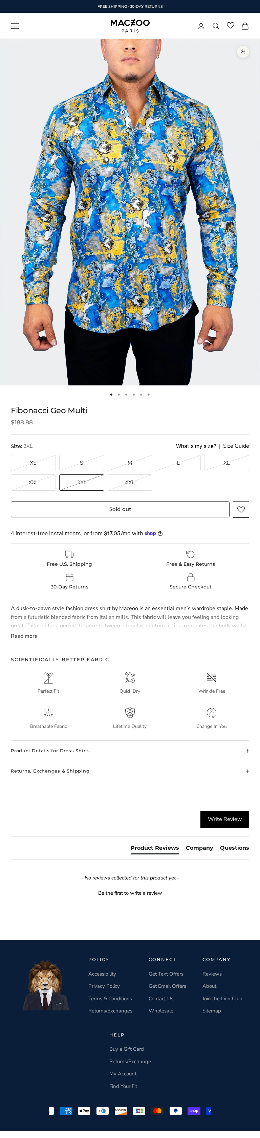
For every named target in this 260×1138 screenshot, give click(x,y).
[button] (241, 509)
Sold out (120, 509)
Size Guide (236, 446)
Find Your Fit (123, 1086)
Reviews (212, 973)
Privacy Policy (104, 986)
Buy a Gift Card (126, 1049)
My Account (122, 1073)
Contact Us (161, 998)
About (209, 986)
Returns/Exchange (130, 1061)
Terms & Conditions (110, 998)
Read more (24, 636)
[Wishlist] (230, 26)
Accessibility (102, 973)
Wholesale (161, 1010)
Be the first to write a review (130, 893)
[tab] (155, 849)
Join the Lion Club (222, 998)
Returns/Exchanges (110, 1010)
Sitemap (211, 1010)
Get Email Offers (167, 986)
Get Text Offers (166, 973)
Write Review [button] (225, 819)
